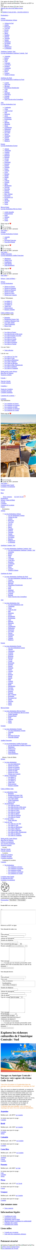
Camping (3, 399)
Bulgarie (6, 157)
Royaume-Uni (8, 197)
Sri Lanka (7, 132)
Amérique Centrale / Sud (8, 51)
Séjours (3, 282)
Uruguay (7, 73)
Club (2, 1173)
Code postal (4, 993)
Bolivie (6, 58)
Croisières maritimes (7, 392)
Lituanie (6, 182)
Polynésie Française (10, 240)
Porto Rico (7, 94)
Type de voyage (5, 997)
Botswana (7, 26)
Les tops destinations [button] (10, 762)
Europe (3, 144)
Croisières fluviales (6, 391)
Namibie (6, 35)
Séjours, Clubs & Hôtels (8, 500)
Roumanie (7, 195)
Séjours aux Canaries (10, 295)
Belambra (7, 317)
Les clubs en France (10, 332)
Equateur (7, 66)
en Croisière (19, 1115)
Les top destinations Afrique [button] (12, 514)
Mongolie (7, 124)
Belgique (7, 155)
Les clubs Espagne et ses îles (12, 335)
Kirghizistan (8, 119)
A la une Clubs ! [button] (9, 818)
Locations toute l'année (7, 485)
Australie (7, 237)
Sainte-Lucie (8, 260)
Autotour (3, 1157)
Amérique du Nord (6, 78)
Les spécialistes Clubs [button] (10, 792)
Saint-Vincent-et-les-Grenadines (13, 99)
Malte (6, 184)
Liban (6, 218)
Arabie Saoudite (9, 212)
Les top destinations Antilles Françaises (12, 255)
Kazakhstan (7, 117)
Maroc (6, 33)
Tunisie (6, 40)
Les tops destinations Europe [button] (12, 646)
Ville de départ (5, 995)
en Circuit (19, 1183)
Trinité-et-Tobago (9, 75)
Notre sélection (8, 350)
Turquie (6, 137)
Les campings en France (11, 403)
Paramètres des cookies (11, 1224)
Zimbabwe (7, 41)
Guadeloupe (8, 262)
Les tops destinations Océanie (9, 234)
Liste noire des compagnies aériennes (15, 1234)
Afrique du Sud (8, 23)
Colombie (7, 63)
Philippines (7, 129)
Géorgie (6, 170)
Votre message (5, 961)
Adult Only (7, 306)
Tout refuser (13, 900)
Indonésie (7, 114)
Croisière (3, 1120)
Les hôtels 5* (8, 304)
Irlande (6, 175)
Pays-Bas (7, 189)
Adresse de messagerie (7, 938)
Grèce (6, 172)
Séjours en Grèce (9, 293)
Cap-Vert (7, 28)
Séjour (3, 1133)
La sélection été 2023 (7, 878)
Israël (6, 215)
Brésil (6, 59)
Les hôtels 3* (8, 301)
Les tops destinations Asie (8, 104)
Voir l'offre (4, 230)
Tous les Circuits (5, 381)
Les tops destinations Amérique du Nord (12, 79)
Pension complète (9, 309)
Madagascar (7, 46)
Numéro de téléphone (7, 940)
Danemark (7, 162)
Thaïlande (7, 136)
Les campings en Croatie (11, 410)
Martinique (7, 258)
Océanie (3, 232)
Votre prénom (5, 934)
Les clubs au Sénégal (10, 366)
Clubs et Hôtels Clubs (7, 313)
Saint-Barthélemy (9, 265)
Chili (5, 61)
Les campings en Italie (10, 407)
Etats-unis (7, 84)
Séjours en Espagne (10, 288)
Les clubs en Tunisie (10, 344)
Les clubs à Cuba (9, 358)
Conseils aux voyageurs (11, 1232)
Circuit (3, 1159)
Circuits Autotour (6, 383)
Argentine (7, 56)
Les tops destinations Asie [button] (11, 603)
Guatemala (7, 68)
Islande (6, 177)
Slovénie (7, 200)
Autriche (7, 154)
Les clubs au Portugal (10, 342)
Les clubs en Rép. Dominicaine (13, 365)
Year (3, 983)
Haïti (5, 91)
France (6, 169)
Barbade (6, 98)
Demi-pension (8, 308)
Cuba (6, 89)
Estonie (6, 165)
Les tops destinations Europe (9, 145)
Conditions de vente (10, 1216)
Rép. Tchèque (8, 194)
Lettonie (6, 180)
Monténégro (8, 185)
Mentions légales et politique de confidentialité (17, 1221)
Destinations (4, 498)
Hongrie (6, 174)
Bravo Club (7, 326)
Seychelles (7, 43)
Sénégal (6, 36)
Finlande (7, 167)
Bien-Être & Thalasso (7, 373)
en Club (18, 1168)
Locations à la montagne (8, 486)
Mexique (7, 86)
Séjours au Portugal (10, 290)
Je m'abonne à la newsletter (11, 1021)
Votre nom (4, 936)
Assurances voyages (10, 1218)
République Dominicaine (11, 88)
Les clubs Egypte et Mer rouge (13, 334)
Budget (3, 1014)
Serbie (6, 199)
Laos (5, 121)
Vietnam (6, 139)
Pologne (6, 190)
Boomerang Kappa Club (11, 319)
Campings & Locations (7, 505)
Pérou (6, 71)
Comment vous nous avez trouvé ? (11, 1017)
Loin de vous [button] (8, 822)
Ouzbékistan (8, 127)
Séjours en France (9, 286)
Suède (6, 202)
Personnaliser (4, 900)
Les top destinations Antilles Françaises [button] (15, 743)
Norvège (7, 187)
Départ (3, 1015)
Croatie (6, 160)
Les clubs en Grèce (10, 337)
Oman (6, 220)
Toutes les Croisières (7, 389)
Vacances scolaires (6, 375)
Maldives (7, 141)
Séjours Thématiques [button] (10, 775)
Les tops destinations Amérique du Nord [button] (16, 576)
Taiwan (6, 134)
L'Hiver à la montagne (7, 842)
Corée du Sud (8, 111)
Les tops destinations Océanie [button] (13, 729)
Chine (6, 109)
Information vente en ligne (12, 1219)
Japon (6, 116)
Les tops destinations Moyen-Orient (11, 209)
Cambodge (7, 107)
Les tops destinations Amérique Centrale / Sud (14, 53)
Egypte (6, 30)
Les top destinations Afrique (9, 20)
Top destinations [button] (9, 803)
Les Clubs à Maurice (10, 361)
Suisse (6, 204)
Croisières (4, 503)
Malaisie (6, 122)
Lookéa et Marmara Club (11, 321)
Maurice (6, 45)
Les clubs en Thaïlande (11, 368)
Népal (6, 126)
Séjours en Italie (9, 291)
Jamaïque (7, 93)
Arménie (7, 152)
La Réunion (7, 48)
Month (7, 983)
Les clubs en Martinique (11, 360)
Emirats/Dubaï (8, 213)
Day (10, 983)
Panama (6, 69)
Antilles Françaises (6, 254)
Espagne (6, 164)
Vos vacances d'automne (8, 843)
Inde (5, 112)
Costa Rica (7, 64)
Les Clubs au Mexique (11, 363)
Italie (5, 179)
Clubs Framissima (9, 324)
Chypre (6, 159)
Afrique (3, 18)
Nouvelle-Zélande (9, 242)
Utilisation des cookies (11, 1223)
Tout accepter (21, 900)
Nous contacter (8, 1208)
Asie (2, 102)
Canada (6, 82)
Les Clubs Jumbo (9, 322)
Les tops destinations (7, 283)
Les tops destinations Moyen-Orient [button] (14, 711)
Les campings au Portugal (11, 408)
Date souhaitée (5, 944)
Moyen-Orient (5, 207)
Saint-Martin (8, 263)
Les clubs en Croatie (10, 339)
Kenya (6, 31)
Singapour (7, 131)
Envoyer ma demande (7, 968)
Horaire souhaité (5, 946)
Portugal (6, 192)
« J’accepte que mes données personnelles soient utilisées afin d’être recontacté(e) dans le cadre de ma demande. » (16, 964)
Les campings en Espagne (12, 405)
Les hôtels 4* (8, 303)
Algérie (6, 25)
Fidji (5, 238)
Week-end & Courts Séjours (9, 371)
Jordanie (6, 217)
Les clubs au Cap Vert (10, 356)
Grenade (6, 96)
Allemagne (7, 150)
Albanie (6, 149)
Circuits (3, 502)
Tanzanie (7, 38)
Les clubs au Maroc (10, 340)
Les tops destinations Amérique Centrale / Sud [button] (17, 548)
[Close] (1, 909)
